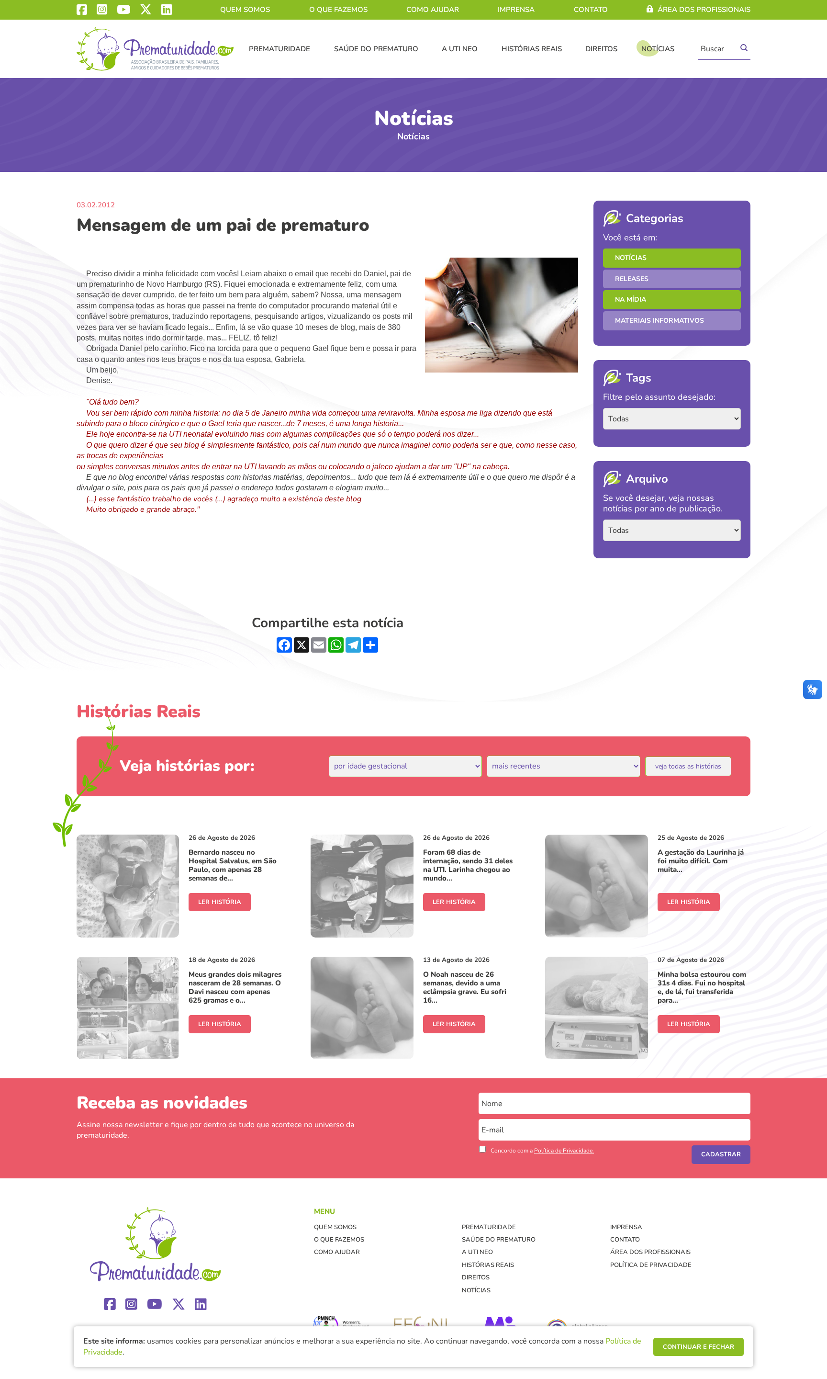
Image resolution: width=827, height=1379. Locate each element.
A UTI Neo (460, 49)
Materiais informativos (659, 320)
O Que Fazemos (338, 9)
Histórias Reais (532, 49)
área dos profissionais (704, 9)
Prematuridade (279, 49)
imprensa (516, 9)
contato (591, 9)
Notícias (657, 49)
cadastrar (721, 1154)
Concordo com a (542, 1150)
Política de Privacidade (651, 1265)
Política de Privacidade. (564, 1150)
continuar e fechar (698, 1347)
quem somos (245, 9)
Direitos (601, 49)
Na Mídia (630, 299)
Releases (631, 278)
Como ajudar (432, 9)
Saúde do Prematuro (376, 49)
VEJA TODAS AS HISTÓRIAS (688, 766)
